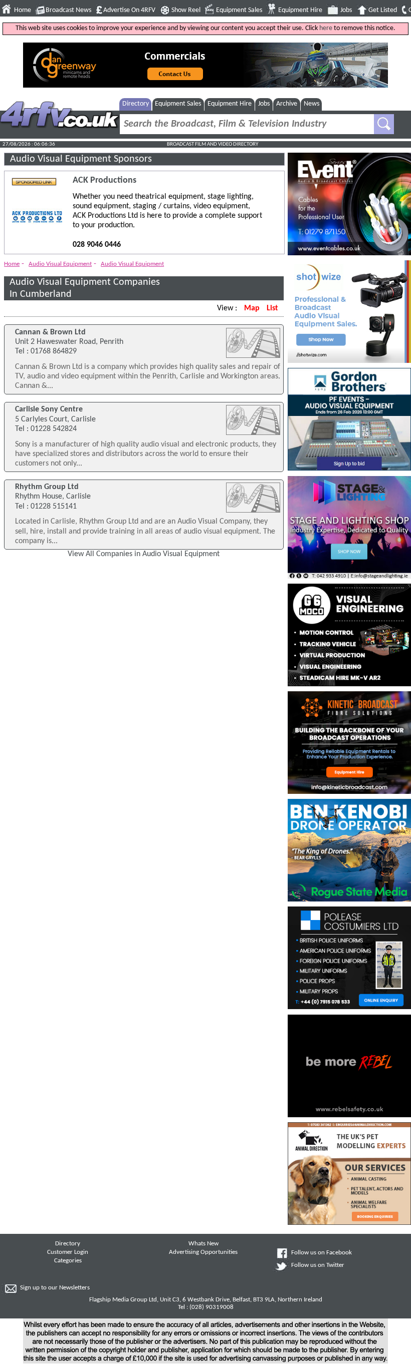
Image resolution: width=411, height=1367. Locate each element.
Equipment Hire (300, 10)
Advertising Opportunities (203, 1252)
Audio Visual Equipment (60, 264)
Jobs (346, 10)
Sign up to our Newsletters (55, 1288)
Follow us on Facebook (321, 1253)
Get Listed (382, 10)
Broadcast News (68, 10)
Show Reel (185, 10)
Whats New (203, 1244)
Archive (286, 104)
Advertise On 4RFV (129, 10)
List (272, 308)
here (325, 28)
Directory (135, 104)
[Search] (384, 124)
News (311, 104)
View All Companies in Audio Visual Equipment (144, 554)
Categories (68, 1261)
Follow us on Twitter (317, 1265)
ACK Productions (104, 180)
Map (252, 308)
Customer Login (67, 1252)
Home (22, 10)
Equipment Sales (239, 10)
